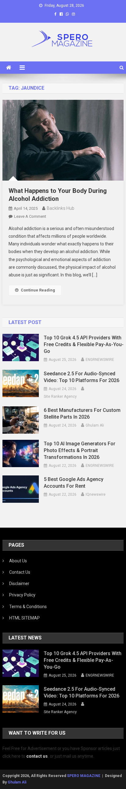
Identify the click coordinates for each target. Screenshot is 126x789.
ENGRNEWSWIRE (100, 359)
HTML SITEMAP (24, 617)
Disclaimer (19, 583)
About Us (18, 560)
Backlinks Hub (60, 208)
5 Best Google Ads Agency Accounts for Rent (73, 482)
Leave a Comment (30, 216)
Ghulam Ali (95, 425)
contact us (37, 756)
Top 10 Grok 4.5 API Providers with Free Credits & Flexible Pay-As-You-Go (84, 344)
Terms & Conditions (28, 606)
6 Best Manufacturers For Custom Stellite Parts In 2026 (82, 413)
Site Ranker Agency (60, 396)
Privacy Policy (22, 594)
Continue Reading (38, 290)
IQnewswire (96, 494)
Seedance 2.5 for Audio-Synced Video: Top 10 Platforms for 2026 (81, 377)
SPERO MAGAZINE (83, 776)
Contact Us (19, 572)
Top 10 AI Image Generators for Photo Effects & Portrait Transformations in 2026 (79, 450)
